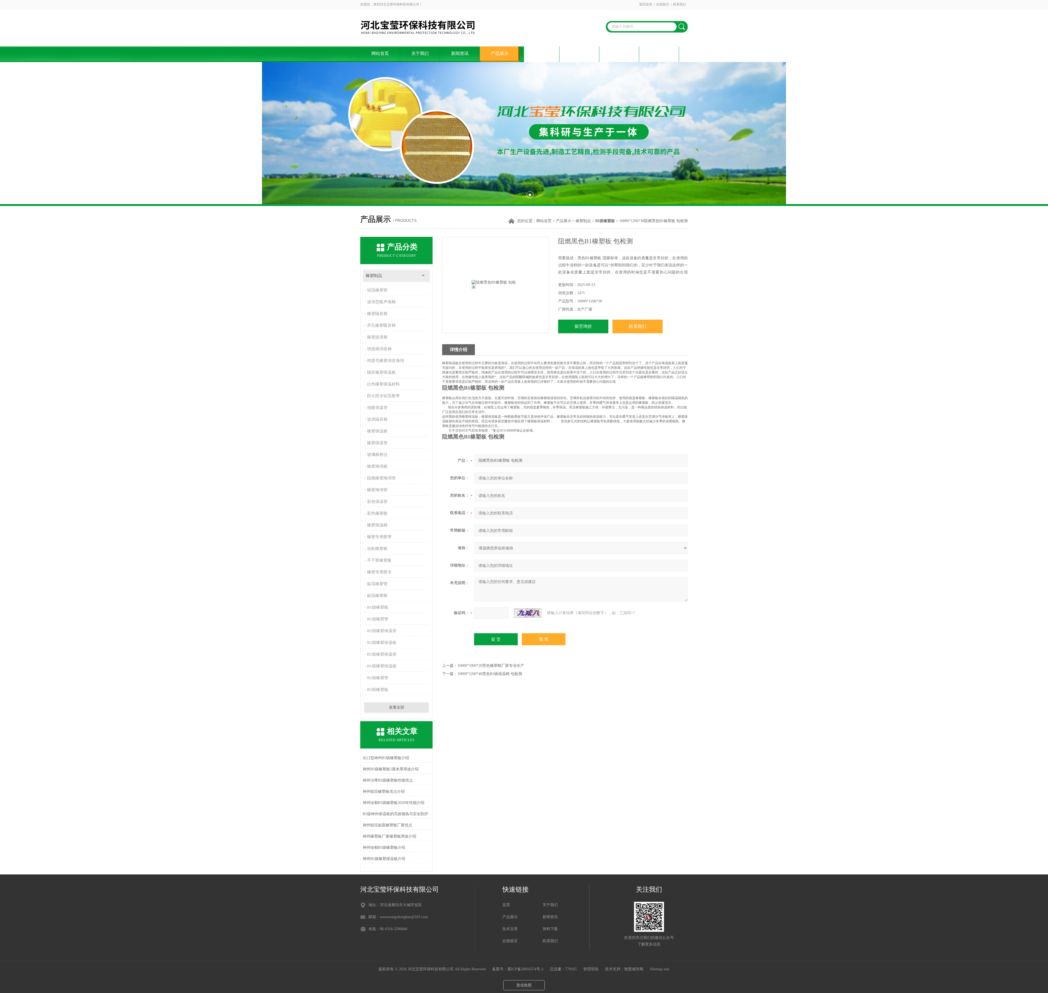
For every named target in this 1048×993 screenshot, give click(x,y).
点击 (423, 276)
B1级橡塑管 (377, 619)
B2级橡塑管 (377, 678)
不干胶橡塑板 (379, 560)
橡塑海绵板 (377, 466)
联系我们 (679, 4)
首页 (506, 905)
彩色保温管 (377, 501)
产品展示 (499, 53)
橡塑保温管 (377, 443)
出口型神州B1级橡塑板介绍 (386, 758)
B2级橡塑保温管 (382, 631)
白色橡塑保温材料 (383, 384)
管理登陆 (591, 969)
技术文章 (539, 53)
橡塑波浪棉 (377, 337)
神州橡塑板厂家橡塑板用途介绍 (389, 836)
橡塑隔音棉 (377, 313)
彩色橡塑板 (377, 513)
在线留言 (662, 4)
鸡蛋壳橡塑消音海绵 (385, 360)
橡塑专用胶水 (379, 572)
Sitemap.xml (659, 969)
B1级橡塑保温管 (382, 654)
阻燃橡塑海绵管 (381, 478)
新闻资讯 (460, 53)
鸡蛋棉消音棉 (379, 349)
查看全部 (396, 707)
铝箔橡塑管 (377, 290)
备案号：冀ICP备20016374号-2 (517, 969)
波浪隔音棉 (377, 419)
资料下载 (579, 53)
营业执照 (524, 985)
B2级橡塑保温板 (382, 642)
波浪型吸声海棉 (381, 302)
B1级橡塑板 (377, 607)
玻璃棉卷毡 (377, 454)
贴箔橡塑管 (377, 584)
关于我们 (420, 53)
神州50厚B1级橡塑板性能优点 (388, 780)
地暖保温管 (377, 407)
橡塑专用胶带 (379, 537)
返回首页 (645, 4)
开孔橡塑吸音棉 (381, 325)
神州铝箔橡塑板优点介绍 (384, 791)
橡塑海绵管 (377, 490)
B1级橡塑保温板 (382, 666)
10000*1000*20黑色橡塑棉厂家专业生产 (490, 666)
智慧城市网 (633, 969)
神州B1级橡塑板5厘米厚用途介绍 (391, 769)
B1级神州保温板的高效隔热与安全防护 (395, 814)
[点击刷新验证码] (527, 613)
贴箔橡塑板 (377, 595)
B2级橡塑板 (377, 689)
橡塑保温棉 (377, 525)
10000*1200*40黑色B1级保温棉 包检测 (489, 674)
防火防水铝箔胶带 (383, 396)
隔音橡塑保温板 (381, 372)
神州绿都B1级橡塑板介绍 (384, 847)
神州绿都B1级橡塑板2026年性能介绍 (393, 803)
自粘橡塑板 (377, 548)
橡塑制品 (583, 221)
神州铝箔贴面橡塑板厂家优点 (387, 825)
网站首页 (380, 53)
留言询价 (583, 326)
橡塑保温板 (377, 431)
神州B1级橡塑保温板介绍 (384, 859)
